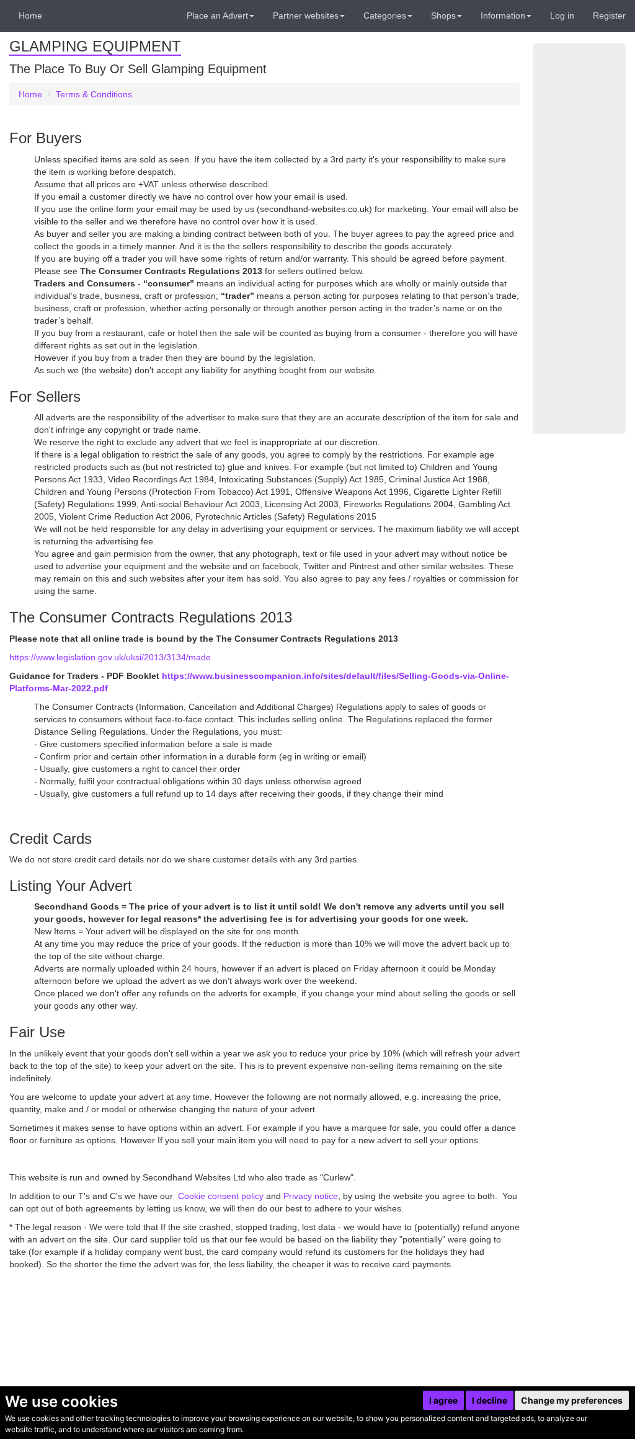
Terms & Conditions (94, 94)
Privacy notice (310, 1196)
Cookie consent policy (222, 1196)
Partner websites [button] (306, 15)
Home (30, 15)
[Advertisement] (579, 239)
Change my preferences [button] (572, 1400)
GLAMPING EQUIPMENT (95, 46)
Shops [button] (443, 15)
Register (609, 15)
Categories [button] (384, 15)
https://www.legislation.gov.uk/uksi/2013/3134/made (110, 657)
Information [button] (503, 15)
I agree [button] (443, 1400)
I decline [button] (489, 1400)
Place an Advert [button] (217, 15)
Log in (562, 15)
